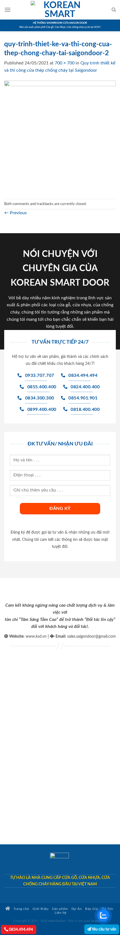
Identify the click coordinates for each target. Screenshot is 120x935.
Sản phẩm (60, 908)
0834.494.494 (20, 929)
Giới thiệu (41, 908)
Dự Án (76, 908)
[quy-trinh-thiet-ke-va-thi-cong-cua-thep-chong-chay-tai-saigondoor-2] (60, 136)
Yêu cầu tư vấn (103, 929)
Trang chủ (21, 908)
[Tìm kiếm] (114, 9)
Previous (15, 213)
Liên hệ (60, 912)
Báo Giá (91, 908)
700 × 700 (65, 63)
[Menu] (7, 9)
